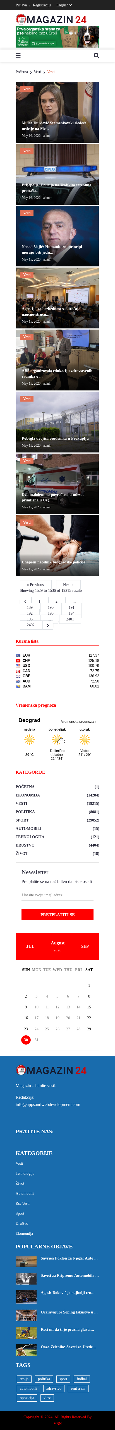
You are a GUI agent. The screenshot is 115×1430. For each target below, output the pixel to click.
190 (51, 607)
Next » (68, 585)
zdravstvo (53, 1388)
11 (47, 1007)
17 (37, 1018)
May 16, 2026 (31, 136)
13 (68, 1007)
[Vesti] (57, 112)
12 (57, 1007)
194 (72, 613)
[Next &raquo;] (48, 625)
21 (78, 1018)
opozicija (27, 1398)
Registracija (42, 5)
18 (47, 1018)
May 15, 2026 (31, 259)
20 (68, 1018)
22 (89, 1018)
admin (47, 136)
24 (37, 1029)
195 (30, 619)
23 (26, 1029)
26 (57, 1029)
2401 (70, 619)
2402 (31, 625)
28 (78, 1029)
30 (26, 1040)
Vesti (37, 72)
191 (72, 607)
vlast (47, 1398)
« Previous (36, 585)
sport (63, 1379)
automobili (28, 1388)
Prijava (21, 5)
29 (89, 1029)
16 (26, 1018)
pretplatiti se (57, 914)
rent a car (78, 1388)
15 (89, 1007)
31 (37, 1040)
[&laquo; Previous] (26, 601)
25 (47, 1029)
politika (44, 1379)
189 (30, 607)
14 (78, 1007)
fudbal (82, 1379)
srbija (24, 1379)
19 (57, 1018)
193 (51, 613)
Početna (22, 72)
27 (68, 1029)
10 (37, 1007)
